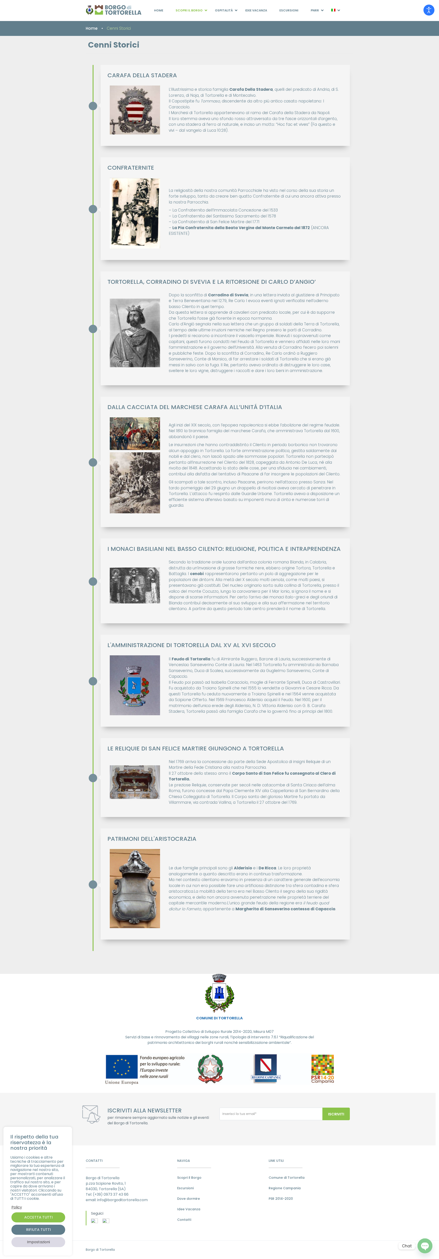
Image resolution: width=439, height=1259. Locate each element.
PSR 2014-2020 (281, 1198)
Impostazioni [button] (38, 1242)
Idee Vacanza (256, 10)
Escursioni (288, 10)
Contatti (184, 1219)
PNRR (315, 10)
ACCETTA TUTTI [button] (38, 1217)
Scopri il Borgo (189, 10)
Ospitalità (224, 10)
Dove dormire (188, 1198)
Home (158, 10)
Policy (16, 1207)
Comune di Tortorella (287, 1177)
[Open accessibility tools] (428, 10)
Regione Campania (285, 1188)
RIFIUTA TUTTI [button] (38, 1229)
